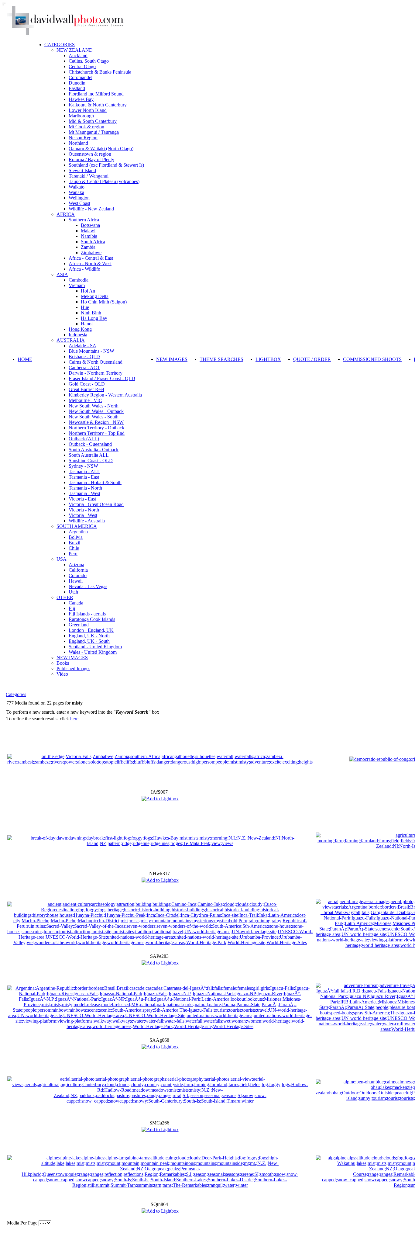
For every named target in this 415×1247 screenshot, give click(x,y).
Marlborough (81, 115)
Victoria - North (84, 509)
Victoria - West (83, 515)
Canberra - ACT (84, 367)
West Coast (79, 203)
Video (62, 674)
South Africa (93, 241)
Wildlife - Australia (87, 520)
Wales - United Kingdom (93, 652)
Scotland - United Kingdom (95, 646)
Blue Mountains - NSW (91, 351)
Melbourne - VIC (85, 400)
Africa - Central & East (91, 258)
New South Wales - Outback (96, 411)
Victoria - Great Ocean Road (96, 504)
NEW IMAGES (72, 657)
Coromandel (80, 77)
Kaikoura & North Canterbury (98, 104)
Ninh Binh (91, 312)
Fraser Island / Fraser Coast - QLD (102, 378)
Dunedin (77, 82)
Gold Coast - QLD (87, 383)
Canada (76, 602)
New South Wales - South (93, 416)
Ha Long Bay (94, 318)
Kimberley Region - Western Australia (105, 394)
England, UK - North (89, 635)
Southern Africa (84, 219)
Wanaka (76, 192)
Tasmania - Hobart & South (95, 482)
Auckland (78, 55)
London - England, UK (91, 630)
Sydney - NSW (83, 466)
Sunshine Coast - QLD (91, 460)
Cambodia (78, 279)
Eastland (77, 88)
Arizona (76, 564)
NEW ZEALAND (75, 50)
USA (62, 559)
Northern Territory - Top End (97, 433)
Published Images (73, 668)
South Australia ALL (89, 455)
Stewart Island (82, 170)
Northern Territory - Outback (96, 427)
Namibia (89, 236)
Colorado (78, 575)
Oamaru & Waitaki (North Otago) (101, 148)
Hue (85, 307)
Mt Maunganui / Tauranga (94, 132)
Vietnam (77, 285)
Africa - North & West (90, 263)
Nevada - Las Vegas (88, 586)
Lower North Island (88, 110)
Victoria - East (82, 498)
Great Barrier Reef (86, 389)
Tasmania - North (85, 487)
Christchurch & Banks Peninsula (100, 71)
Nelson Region (83, 137)
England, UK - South (89, 641)
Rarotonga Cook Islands (92, 619)
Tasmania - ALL (84, 471)
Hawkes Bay (81, 99)
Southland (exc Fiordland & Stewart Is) (106, 165)
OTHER (65, 597)
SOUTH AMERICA (77, 526)
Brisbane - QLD (84, 356)
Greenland (79, 624)
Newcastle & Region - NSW (96, 422)
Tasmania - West (84, 493)
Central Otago (82, 66)
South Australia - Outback (93, 449)
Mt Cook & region (86, 126)
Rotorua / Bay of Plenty (91, 159)
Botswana (90, 225)
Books (63, 663)
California (78, 570)
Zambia (88, 247)
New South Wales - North (93, 405)
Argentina (78, 531)
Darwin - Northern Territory (95, 373)
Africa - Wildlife (84, 269)
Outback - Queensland (90, 444)
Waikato (76, 186)
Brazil (74, 542)
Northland (78, 143)
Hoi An (88, 290)
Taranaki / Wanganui (88, 175)
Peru (73, 553)
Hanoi (87, 323)
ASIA (62, 274)
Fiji (72, 608)
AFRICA (66, 214)
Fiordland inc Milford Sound (96, 93)
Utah (73, 591)
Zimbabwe (91, 252)
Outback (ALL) (84, 438)
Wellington (79, 197)
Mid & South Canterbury (93, 121)
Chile (74, 548)
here (74, 718)
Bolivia (76, 537)
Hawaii (76, 581)
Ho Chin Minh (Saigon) (104, 301)
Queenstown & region (90, 154)
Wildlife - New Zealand (91, 208)
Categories (16, 694)
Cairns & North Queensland (95, 362)
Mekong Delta (94, 296)
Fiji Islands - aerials (87, 613)
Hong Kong (80, 329)
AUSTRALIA (71, 340)
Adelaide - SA (82, 345)
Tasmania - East (84, 477)
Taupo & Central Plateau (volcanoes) (104, 181)
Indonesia (78, 334)
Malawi (88, 230)
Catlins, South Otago (89, 61)
